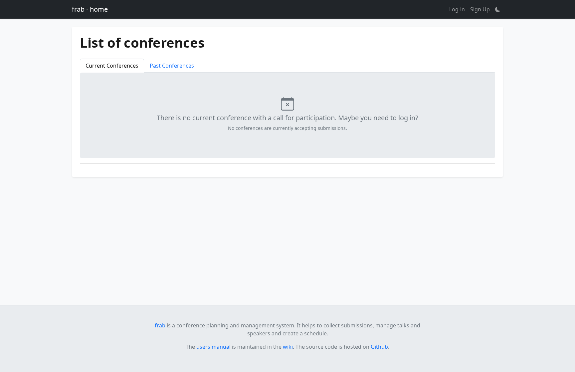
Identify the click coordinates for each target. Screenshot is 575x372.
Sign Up (480, 9)
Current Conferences (112, 65)
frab (160, 325)
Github (379, 346)
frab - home (90, 9)
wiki (288, 346)
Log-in (457, 9)
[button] (497, 9)
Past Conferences (172, 65)
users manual (213, 346)
